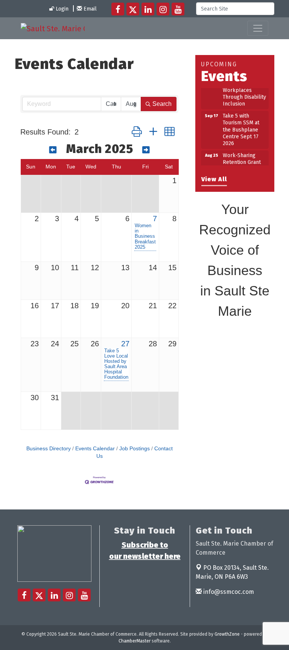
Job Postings (134, 448)
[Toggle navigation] (257, 28)
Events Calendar (95, 448)
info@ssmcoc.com (228, 591)
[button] (137, 132)
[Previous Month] (53, 150)
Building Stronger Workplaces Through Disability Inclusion (244, 90)
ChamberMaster (135, 641)
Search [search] (162, 104)
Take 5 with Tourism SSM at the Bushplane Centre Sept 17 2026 (241, 127)
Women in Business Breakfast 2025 (145, 236)
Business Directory (48, 448)
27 (125, 344)
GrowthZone (227, 634)
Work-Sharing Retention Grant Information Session (242, 163)
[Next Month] (146, 150)
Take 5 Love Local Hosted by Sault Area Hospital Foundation (116, 364)
